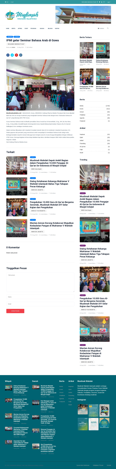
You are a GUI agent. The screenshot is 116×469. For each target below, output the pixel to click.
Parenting (82, 143)
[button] (7, 2)
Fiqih (81, 149)
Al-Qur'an (82, 146)
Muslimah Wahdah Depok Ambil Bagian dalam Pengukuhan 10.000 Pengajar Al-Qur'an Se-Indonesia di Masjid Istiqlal (49, 163)
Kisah (81, 152)
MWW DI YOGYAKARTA (38, 211)
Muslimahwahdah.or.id (13, 113)
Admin (13, 47)
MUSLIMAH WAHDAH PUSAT (16, 44)
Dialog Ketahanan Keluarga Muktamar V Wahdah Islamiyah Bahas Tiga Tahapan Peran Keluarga (49, 184)
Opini (81, 137)
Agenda (82, 118)
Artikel (20, 28)
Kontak (57, 28)
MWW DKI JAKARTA (37, 190)
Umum (82, 112)
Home (7, 28)
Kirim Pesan (15, 311)
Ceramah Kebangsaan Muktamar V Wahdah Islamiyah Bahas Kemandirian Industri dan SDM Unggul (21, 431)
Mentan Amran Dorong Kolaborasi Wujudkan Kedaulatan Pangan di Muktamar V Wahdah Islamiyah (52, 226)
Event (26, 28)
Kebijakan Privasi (98, 465)
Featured (82, 121)
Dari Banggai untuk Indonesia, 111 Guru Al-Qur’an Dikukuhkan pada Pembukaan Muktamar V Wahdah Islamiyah (48, 405)
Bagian (42, 28)
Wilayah (50, 28)
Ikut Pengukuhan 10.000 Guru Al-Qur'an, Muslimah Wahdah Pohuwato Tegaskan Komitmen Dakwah (48, 448)
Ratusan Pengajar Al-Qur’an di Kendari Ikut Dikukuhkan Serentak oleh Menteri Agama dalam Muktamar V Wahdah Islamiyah (48, 433)
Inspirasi (82, 134)
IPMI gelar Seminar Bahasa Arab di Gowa (32, 40)
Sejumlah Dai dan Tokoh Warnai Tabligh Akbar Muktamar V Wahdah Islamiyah (21, 443)
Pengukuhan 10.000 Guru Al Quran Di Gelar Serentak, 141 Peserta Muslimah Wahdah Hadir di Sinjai (48, 419)
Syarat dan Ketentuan (83, 465)
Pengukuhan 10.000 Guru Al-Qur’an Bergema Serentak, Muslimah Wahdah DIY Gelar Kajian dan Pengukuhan (52, 205)
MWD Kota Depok (36, 169)
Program (33, 28)
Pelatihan (82, 115)
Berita (13, 28)
